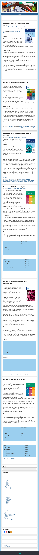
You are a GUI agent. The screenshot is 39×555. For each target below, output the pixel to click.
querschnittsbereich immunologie (28, 461)
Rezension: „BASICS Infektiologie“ (14, 187)
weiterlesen (5, 73)
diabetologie (8, 127)
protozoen (13, 374)
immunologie (5, 76)
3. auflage (20, 179)
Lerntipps (5, 512)
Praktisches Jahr (7, 520)
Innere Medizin (11, 75)
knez (5, 181)
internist (17, 76)
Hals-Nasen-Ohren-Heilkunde (10, 495)
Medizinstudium (5, 77)
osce (23, 181)
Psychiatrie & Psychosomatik (10, 506)
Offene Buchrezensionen (8, 511)
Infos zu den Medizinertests (9, 515)
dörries (30, 372)
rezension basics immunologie (7, 462)
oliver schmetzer (20, 461)
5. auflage (19, 372)
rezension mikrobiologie (18, 374)
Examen (7, 496)
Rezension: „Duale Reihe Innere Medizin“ (16, 82)
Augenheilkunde (8, 490)
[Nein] (37, 552)
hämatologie (32, 127)
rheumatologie (18, 77)
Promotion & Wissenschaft (9, 519)
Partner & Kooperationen (7, 526)
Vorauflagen (11, 146)
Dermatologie (8, 492)
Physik (7, 482)
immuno (22, 460)
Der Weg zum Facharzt (8, 523)
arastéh (23, 126)
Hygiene (17, 373)
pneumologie (13, 77)
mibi (8, 374)
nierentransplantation (25, 275)
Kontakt (5, 541)
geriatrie (29, 127)
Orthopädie (7, 502)
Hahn (13, 180)
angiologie (20, 75)
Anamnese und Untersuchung (10, 488)
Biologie (7, 480)
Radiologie (7, 507)
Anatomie (7, 478)
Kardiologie (20, 76)
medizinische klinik (20, 128)
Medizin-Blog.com (16, 26)
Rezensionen (5, 475)
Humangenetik (8, 497)
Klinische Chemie (8, 499)
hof (15, 373)
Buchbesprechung (29, 75)
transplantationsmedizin (10, 276)
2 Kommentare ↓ (23, 137)
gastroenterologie (25, 127)
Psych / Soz (7, 485)
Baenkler (23, 75)
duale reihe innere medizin (14, 127)
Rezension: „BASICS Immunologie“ (14, 379)
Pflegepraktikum (7, 516)
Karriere (5, 522)
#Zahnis (5, 521)
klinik (23, 76)
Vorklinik (6, 476)
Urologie (7, 510)
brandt (30, 126)
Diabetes (4, 127)
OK (19, 553)
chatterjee (33, 126)
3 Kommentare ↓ (22, 84)
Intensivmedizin (13, 76)
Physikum (7, 483)
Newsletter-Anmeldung (7, 537)
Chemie (7, 481)
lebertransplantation (18, 275)
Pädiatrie (7, 503)
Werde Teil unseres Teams (7, 536)
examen (29, 179)
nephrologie (9, 77)
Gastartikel (5, 542)
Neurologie (7, 501)
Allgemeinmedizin (8, 487)
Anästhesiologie (8, 489)
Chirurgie (8, 88)
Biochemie (7, 479)
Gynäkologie (7, 494)
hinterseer (25, 180)
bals (25, 75)
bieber (28, 126)
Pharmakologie (8, 505)
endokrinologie (20, 127)
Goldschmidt (10, 180)
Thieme (21, 77)
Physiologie (7, 484)
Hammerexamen (20, 180)
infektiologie (9, 76)
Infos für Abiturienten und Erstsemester (10, 514)
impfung (24, 373)
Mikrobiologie (10, 372)
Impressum (5, 545)
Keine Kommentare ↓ (23, 26)
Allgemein (5, 474)
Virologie (24, 374)
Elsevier (20, 460)
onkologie (28, 128)
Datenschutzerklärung (7, 546)
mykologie (10, 374)
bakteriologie (27, 372)
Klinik (5, 486)
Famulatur (6, 518)
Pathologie (7, 504)
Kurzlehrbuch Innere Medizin (28, 76)
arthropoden (23, 372)
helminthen (13, 373)
